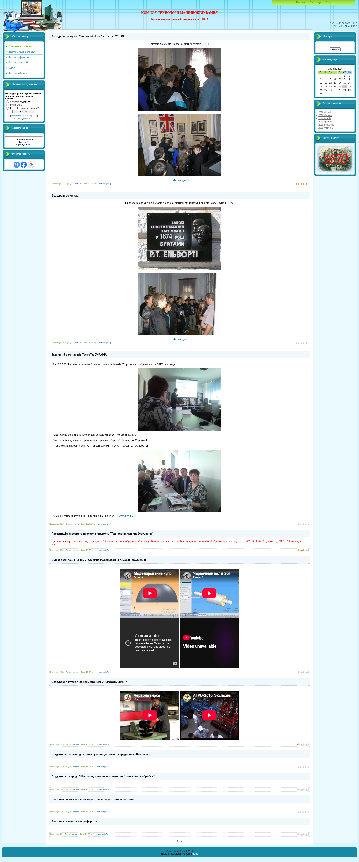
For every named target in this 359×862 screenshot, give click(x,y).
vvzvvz (78, 184)
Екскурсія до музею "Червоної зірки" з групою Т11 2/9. (88, 36)
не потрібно (16, 104)
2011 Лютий (324, 118)
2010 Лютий (324, 112)
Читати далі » (181, 180)
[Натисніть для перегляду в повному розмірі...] (179, 109)
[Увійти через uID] (17, 165)
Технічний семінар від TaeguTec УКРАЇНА (79, 354)
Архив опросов (30, 116)
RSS (354, 26)
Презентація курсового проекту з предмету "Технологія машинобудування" (102, 533)
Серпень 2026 (335, 68)
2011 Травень (325, 121)
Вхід (328, 2)
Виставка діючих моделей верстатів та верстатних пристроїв (93, 799)
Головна (300, 2)
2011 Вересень (326, 124)
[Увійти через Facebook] (24, 165)
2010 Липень (325, 115)
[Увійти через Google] (31, 164)
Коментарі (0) (105, 343)
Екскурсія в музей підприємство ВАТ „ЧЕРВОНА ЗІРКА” (89, 681)
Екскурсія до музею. (65, 195)
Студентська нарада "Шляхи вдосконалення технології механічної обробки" (103, 776)
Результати (16, 116)
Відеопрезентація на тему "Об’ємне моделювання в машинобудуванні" (100, 559)
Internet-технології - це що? (24, 108)
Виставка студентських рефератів (74, 821)
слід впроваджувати (20, 101)
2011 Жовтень (325, 128)
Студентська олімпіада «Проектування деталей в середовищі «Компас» (100, 754)
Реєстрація (315, 2)
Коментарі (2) (105, 184)
